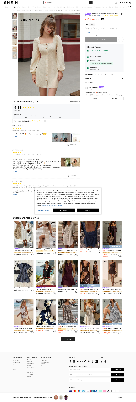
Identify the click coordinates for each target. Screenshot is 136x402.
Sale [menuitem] (29, 7)
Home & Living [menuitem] (61, 7)
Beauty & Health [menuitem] (114, 7)
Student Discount (17, 367)
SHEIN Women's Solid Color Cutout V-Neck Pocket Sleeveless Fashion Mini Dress (68, 289)
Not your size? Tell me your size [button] (93, 35)
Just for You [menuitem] (17, 7)
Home (14, 10)
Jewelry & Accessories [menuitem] (86, 7)
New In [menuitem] (24, 7)
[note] (112, 246)
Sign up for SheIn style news (78, 366)
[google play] (105, 362)
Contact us (44, 360)
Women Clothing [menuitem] (37, 7)
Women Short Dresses (50, 10)
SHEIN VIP (30, 374)
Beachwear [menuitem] (46, 7)
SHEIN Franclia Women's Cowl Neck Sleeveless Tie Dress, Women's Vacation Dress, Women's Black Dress (46, 326)
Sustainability (16, 362)
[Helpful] (68, 145)
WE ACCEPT (72, 387)
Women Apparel (21, 10)
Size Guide (30, 372)
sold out (101, 40)
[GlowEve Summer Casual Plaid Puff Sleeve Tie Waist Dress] (23, 273)
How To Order (30, 367)
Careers (15, 365)
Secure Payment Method (45, 363)
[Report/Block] (79, 145)
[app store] (101, 362)
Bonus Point (44, 366)
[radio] (88, 28)
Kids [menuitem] (77, 7)
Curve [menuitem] (53, 7)
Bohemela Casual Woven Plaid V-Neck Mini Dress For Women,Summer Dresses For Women (112, 328)
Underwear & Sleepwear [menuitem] (100, 7)
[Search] (91, 2)
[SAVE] (121, 39)
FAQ (14, 369)
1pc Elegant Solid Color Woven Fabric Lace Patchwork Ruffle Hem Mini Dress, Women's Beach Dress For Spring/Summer (90, 249)
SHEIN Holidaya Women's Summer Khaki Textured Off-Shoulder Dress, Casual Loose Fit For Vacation (112, 250)
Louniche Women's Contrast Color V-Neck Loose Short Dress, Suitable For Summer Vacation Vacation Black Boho (46, 289)
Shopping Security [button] (95, 60)
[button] (127, 2)
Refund (29, 365)
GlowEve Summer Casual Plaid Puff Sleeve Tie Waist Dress (23, 288)
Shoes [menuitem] (122, 7)
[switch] (44, 121)
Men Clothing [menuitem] (70, 7)
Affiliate (29, 376)
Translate (14, 136)
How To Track (30, 370)
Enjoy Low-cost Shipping (31, 360)
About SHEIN (16, 360)
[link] (119, 2)
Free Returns (30, 363)
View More (68, 339)
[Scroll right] (130, 7)
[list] (84, 361)
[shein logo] (11, 2)
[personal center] (116, 2)
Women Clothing (30, 10)
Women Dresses (39, 10)
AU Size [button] (91, 24)
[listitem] (23, 239)
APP (101, 358)
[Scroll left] (128, 7)
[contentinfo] (96, 391)
